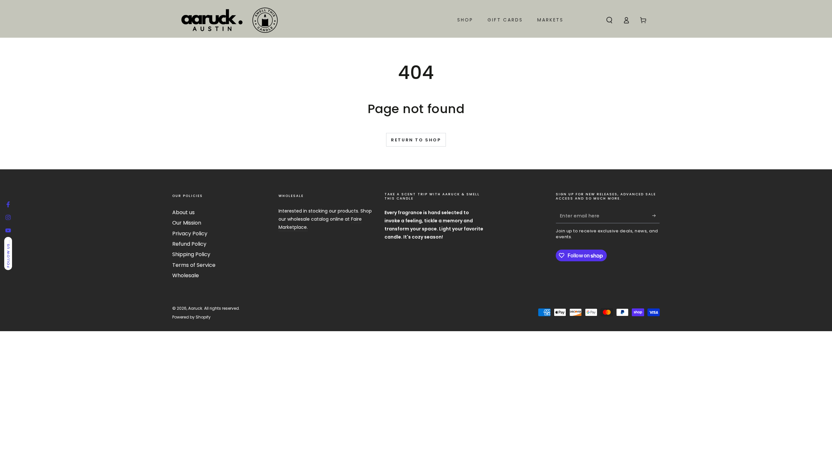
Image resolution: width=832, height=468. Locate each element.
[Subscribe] (656, 216)
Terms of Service (193, 265)
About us (183, 212)
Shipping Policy (191, 254)
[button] (609, 20)
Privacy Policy (189, 233)
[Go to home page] (229, 20)
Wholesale (185, 275)
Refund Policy (189, 244)
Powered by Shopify (191, 317)
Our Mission (186, 223)
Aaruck (195, 308)
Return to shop (416, 140)
